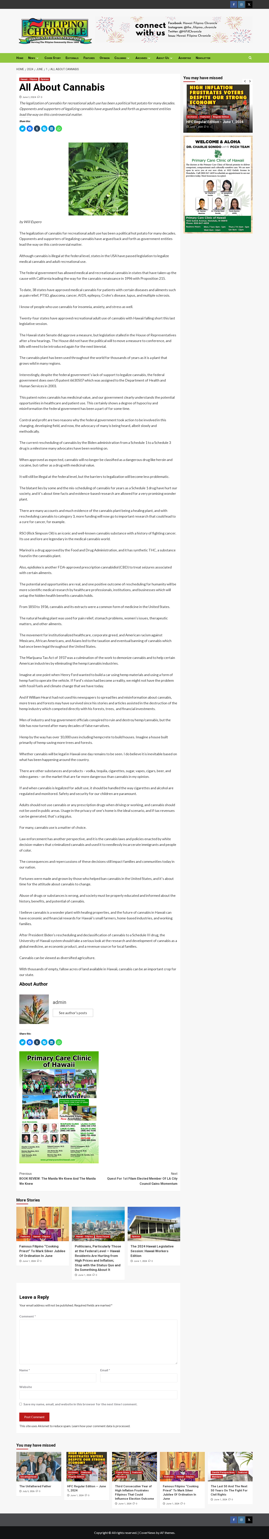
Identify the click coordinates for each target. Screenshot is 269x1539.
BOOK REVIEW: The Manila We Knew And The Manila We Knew (57, 1179)
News (31, 58)
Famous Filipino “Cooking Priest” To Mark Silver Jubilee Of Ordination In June (42, 1251)
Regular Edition (208, 117)
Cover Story (53, 58)
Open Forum (102, 1236)
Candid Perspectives (223, 1472)
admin (59, 1002)
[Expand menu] (37, 58)
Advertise (184, 58)
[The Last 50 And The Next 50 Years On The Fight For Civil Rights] (230, 1466)
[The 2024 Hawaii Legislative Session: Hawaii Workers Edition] (154, 1224)
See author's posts (73, 1013)
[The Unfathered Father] (38, 1466)
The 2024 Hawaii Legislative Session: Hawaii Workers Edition (152, 1251)
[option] (218, 109)
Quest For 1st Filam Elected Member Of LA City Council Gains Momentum (142, 1179)
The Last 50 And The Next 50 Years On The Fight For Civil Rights (229, 1490)
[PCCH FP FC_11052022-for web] (59, 1107)
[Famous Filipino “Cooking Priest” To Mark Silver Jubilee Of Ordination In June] (42, 1224)
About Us (162, 58)
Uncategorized (28, 1477)
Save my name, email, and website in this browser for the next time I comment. (80, 1404)
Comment (27, 1316)
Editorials (72, 58)
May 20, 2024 (195, 127)
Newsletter (203, 58)
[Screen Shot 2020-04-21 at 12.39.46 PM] (174, 29)
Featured (192, 117)
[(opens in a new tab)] (218, 109)
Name (24, 1370)
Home (19, 58)
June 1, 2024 (29, 97)
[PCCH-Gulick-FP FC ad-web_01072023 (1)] (218, 184)
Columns (120, 58)
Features (89, 58)
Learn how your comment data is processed (101, 1426)
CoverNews (147, 1532)
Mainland (121, 1477)
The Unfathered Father (35, 1486)
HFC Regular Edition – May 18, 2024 (215, 122)
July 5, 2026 (28, 1491)
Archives (141, 58)
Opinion (104, 58)
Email (105, 1370)
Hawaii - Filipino (28, 79)
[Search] (250, 57)
